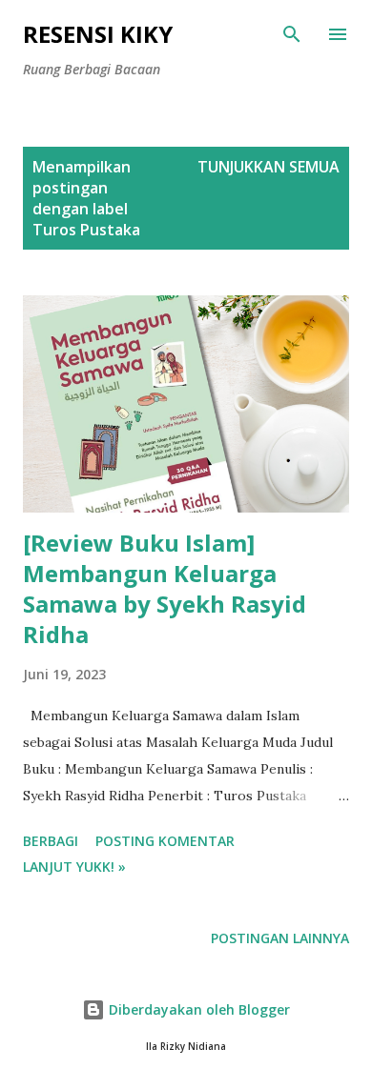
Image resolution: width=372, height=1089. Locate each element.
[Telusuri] (291, 34)
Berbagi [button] (50, 841)
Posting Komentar (165, 841)
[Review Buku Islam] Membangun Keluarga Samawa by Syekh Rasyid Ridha (164, 588)
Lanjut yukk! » (74, 866)
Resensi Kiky (98, 34)
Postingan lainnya (280, 938)
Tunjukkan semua (268, 166)
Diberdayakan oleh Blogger (197, 1009)
